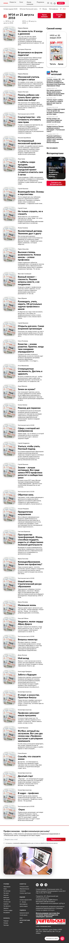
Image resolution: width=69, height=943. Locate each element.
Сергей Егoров (22, 208)
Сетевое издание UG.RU (10, 9)
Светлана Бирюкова (24, 531)
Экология (6, 895)
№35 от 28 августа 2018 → (29, 22)
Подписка (40, 2)
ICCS (21, 918)
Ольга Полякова (23, 341)
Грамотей (6, 904)
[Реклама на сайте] (62, 938)
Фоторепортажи (55, 153)
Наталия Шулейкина (24, 137)
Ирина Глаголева (23, 558)
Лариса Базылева (23, 249)
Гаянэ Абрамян (22, 298)
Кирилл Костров (23, 92)
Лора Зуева (21, 159)
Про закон (6, 893)
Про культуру (7, 891)
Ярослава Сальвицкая (24, 273)
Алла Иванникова (23, 365)
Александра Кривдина (25, 671)
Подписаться (56, 839)
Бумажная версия (24, 913)
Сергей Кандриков (23, 443)
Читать (53, 64)
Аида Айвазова (22, 386)
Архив (60, 64)
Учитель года (7, 901)
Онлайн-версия (23, 915)
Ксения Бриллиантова (24, 692)
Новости (13, 2)
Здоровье (6, 908)
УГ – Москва (43, 9)
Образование (7, 886)
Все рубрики (7, 912)
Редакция (6, 921)
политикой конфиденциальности (21, 843)
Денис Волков (22, 655)
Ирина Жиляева (23, 602)
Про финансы (7, 906)
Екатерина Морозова (24, 49)
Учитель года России (25, 893)
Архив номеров (30, 3)
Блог (21, 2)
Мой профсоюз (53, 9)
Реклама (6, 923)
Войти (60, 3)
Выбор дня (6, 897)
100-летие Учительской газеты (28, 9)
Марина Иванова (23, 28)
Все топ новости (52, 148)
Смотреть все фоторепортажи (56, 183)
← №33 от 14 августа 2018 (9, 22)
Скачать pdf (59, 15)
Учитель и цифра (8, 910)
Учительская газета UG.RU (26, 114)
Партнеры (6, 925)
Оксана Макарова (23, 508)
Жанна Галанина (23, 228)
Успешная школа (24, 886)
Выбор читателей (56, 72)
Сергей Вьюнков (23, 188)
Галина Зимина (22, 405)
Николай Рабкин (23, 618)
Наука (5, 888)
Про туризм (7, 899)
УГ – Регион (63, 9)
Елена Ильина (22, 753)
